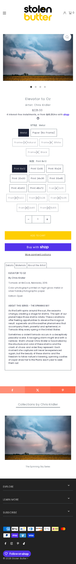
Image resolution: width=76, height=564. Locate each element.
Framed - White (51, 142)
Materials (21, 265)
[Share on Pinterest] (62, 389)
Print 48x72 (37, 188)
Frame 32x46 (27, 207)
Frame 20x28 (37, 198)
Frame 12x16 (56, 188)
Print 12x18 (37, 168)
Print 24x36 (37, 178)
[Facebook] (5, 543)
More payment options (38, 254)
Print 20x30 (18, 178)
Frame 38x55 (48, 207)
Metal (23, 132)
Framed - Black (37, 152)
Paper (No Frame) (44, 132)
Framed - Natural (25, 142)
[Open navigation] (10, 12)
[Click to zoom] (67, 37)
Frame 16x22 (16, 198)
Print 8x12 (19, 168)
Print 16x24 (54, 168)
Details (10, 265)
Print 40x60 (18, 188)
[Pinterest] (18, 543)
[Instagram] (11, 543)
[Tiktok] (24, 543)
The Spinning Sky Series (38, 466)
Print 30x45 (56, 178)
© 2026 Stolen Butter (15, 558)
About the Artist (37, 265)
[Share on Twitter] (37, 389)
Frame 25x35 (59, 198)
